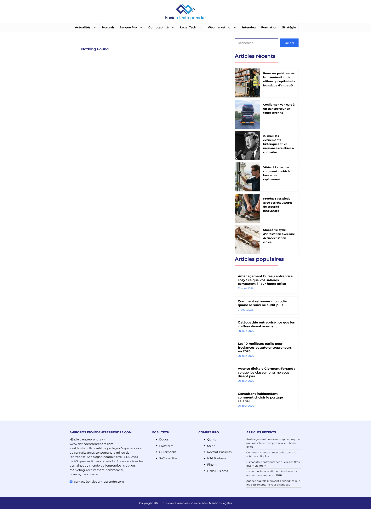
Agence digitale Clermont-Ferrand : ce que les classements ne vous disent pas (266, 372)
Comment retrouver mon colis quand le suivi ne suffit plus (262, 303)
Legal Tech (188, 27)
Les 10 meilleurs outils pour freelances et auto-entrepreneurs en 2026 (265, 347)
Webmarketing (219, 27)
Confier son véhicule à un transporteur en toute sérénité (279, 108)
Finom (212, 464)
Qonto (211, 439)
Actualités (82, 27)
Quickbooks (167, 452)
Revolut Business (219, 452)
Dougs (163, 439)
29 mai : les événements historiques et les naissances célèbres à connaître (278, 144)
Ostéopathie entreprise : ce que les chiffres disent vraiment (266, 324)
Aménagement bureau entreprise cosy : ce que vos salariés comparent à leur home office (265, 279)
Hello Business (217, 471)
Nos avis (108, 27)
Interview (249, 27)
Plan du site (199, 503)
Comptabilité (158, 27)
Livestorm (166, 446)
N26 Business (216, 458)
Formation (269, 27)
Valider (289, 43)
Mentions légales (220, 503)
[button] (94, 27)
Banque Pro (128, 27)
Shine (211, 446)
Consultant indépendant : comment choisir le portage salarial (260, 397)
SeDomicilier (168, 458)
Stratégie (289, 27)
